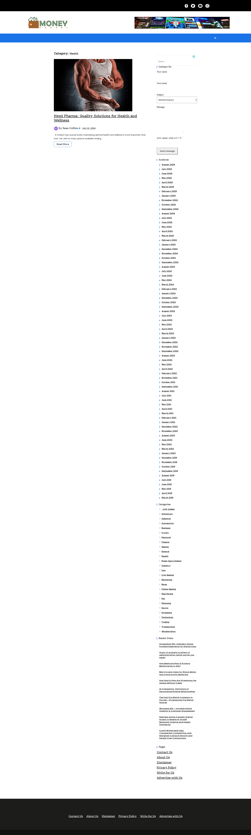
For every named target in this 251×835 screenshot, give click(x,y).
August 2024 (168, 267)
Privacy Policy (166, 767)
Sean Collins (70, 128)
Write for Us (165, 772)
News (164, 584)
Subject (160, 95)
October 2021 (168, 382)
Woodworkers (169, 631)
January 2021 (168, 422)
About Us (163, 757)
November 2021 (169, 378)
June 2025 (167, 222)
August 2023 (168, 311)
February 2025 (169, 240)
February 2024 (169, 289)
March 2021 (167, 413)
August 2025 (168, 213)
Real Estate (167, 594)
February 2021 (169, 418)
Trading (165, 622)
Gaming (165, 547)
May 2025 (167, 227)
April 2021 (167, 409)
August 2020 (168, 435)
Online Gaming (169, 589)
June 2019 (167, 484)
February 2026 (169, 191)
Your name (162, 72)
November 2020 (170, 431)
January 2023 (169, 338)
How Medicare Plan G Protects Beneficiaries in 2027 (174, 664)
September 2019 (170, 471)
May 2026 (167, 178)
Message (161, 107)
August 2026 (168, 165)
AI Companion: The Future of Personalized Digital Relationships (177, 690)
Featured (166, 537)
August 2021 (168, 391)
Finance (166, 542)
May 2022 (167, 364)
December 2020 (170, 426)
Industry (166, 566)
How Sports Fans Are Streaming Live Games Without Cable (177, 681)
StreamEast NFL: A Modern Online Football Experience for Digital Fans (177, 645)
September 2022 (170, 351)
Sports (165, 608)
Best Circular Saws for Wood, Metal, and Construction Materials (177, 673)
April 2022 (167, 369)
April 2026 (167, 182)
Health (165, 556)
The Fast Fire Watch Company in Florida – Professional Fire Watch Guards (176, 700)
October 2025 (169, 204)
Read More (63, 144)
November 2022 (170, 347)
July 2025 (167, 218)
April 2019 (167, 493)
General (165, 551)
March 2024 (168, 284)
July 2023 (167, 315)
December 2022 (170, 342)
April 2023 (167, 329)
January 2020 (169, 453)
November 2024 (170, 253)
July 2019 (166, 480)
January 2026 (169, 196)
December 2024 (170, 249)
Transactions (168, 627)
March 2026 (168, 187)
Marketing (167, 580)
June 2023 (167, 320)
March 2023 (168, 333)
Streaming (167, 613)
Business (166, 528)
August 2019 (168, 475)
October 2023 (169, 302)
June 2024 (167, 276)
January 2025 (169, 244)
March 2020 (168, 449)
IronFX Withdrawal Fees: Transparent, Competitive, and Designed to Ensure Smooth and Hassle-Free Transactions (175, 734)
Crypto (165, 533)
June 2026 (167, 173)
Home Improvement (172, 561)
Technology (167, 617)
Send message (167, 151)
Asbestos (166, 519)
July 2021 (166, 395)
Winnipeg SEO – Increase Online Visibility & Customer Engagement (177, 709)
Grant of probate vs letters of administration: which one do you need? (176, 655)
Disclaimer (164, 762)
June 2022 (167, 360)
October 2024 (169, 258)
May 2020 (167, 444)
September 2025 (170, 209)
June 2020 (167, 440)
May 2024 (167, 280)
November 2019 (169, 462)
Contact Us (164, 752)
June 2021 (167, 400)
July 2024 (167, 271)
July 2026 (167, 169)
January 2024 (169, 293)
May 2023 (167, 324)
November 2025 (170, 200)
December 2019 (169, 458)
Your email (162, 83)
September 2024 (170, 262)
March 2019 (167, 498)
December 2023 (170, 298)
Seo (163, 598)
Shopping (166, 603)
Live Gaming (168, 575)
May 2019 (166, 489)
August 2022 (168, 355)
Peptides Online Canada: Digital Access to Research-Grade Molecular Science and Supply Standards (176, 721)
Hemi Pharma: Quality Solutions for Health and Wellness (95, 118)
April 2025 (167, 231)
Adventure (167, 514)
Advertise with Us (169, 777)
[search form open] (215, 38)
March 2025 (168, 236)
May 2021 (166, 404)
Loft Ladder (168, 509)
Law (164, 570)
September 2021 (170, 387)
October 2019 (168, 466)
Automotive (168, 523)
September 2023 (170, 307)
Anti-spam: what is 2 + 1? (169, 138)
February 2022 (169, 373)
